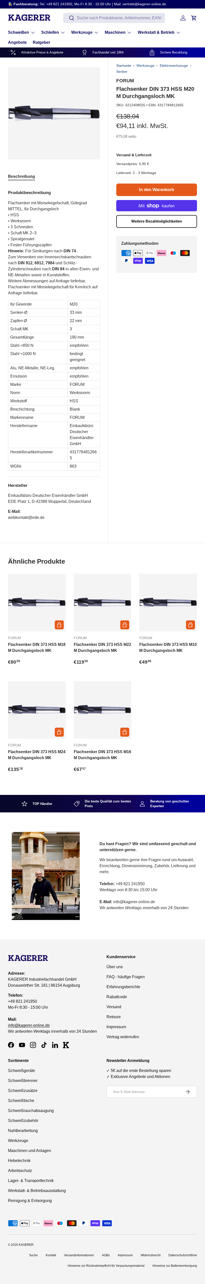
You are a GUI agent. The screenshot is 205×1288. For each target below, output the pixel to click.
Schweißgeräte (21, 1070)
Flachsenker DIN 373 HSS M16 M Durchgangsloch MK (102, 755)
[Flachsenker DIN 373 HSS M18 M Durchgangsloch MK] (37, 602)
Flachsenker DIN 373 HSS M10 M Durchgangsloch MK (168, 647)
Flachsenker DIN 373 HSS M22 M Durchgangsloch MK (102, 647)
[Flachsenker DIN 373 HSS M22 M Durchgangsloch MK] (103, 602)
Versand (113, 1007)
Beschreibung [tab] (21, 176)
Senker (122, 72)
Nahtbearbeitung (23, 1130)
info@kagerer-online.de (29, 1025)
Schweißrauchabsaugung (31, 1110)
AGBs (106, 1255)
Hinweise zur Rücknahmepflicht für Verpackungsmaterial (106, 1265)
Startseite (123, 66)
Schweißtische (21, 1100)
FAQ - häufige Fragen (125, 977)
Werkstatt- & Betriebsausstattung (37, 1190)
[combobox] (114, 18)
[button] (194, 18)
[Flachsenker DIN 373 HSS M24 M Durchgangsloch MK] (37, 710)
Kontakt (51, 1255)
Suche (33, 1255)
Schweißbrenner (23, 1080)
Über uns (114, 967)
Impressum (116, 1027)
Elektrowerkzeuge (174, 66)
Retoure (113, 1017)
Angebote (17, 42)
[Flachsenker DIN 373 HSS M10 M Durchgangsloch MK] (168, 602)
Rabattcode (116, 997)
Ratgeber (41, 42)
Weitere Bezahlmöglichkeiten (156, 221)
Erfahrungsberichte (123, 987)
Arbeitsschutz (20, 1170)
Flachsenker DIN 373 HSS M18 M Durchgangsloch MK (37, 647)
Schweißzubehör (23, 1120)
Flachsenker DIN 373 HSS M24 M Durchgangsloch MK (37, 755)
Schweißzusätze (23, 1090)
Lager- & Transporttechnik (31, 1180)
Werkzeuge (145, 66)
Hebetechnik (19, 1160)
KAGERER (26, 1244)
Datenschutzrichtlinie (182, 1255)
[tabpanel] (54, 353)
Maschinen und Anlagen (29, 1150)
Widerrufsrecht (150, 1255)
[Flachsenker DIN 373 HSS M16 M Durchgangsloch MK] (103, 710)
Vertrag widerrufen (122, 1037)
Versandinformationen (79, 1255)
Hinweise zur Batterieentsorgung (174, 1265)
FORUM (125, 80)
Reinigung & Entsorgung (30, 1200)
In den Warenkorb (156, 189)
